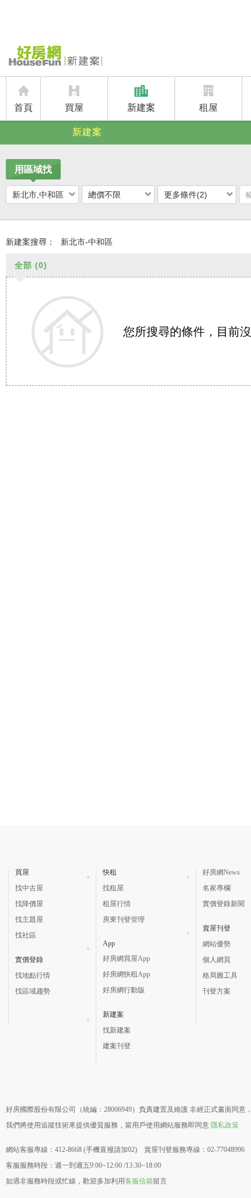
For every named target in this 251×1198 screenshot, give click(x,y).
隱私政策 (225, 1125)
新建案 (141, 107)
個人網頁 (217, 960)
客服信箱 (139, 1181)
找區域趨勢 (32, 991)
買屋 (74, 107)
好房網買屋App (126, 958)
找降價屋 (29, 904)
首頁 (23, 107)
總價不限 (104, 194)
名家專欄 (217, 888)
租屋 (208, 107)
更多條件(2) (185, 194)
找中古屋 (29, 888)
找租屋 (113, 888)
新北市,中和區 (38, 194)
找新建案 (117, 1030)
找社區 (25, 935)
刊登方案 (217, 991)
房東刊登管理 (124, 919)
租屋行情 (117, 904)
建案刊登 (117, 1046)
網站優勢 (217, 944)
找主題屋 (29, 919)
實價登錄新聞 (224, 904)
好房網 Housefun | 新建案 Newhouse (54, 57)
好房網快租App (126, 974)
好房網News (221, 872)
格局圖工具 (220, 975)
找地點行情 (32, 975)
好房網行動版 (124, 990)
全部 (31, 265)
